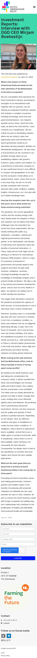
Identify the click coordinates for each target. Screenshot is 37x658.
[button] (34, 7)
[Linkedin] (9, 636)
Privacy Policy (5, 655)
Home (3, 653)
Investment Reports (9, 77)
